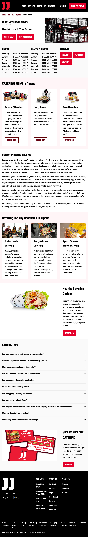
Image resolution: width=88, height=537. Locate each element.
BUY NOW (68, 464)
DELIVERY (65, 62)
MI (13, 15)
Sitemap (83, 523)
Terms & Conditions (5, 524)
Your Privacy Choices (33, 524)
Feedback (52, 510)
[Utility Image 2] (17, 497)
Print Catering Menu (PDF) (41, 492)
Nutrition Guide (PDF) (40, 507)
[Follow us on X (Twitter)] (3, 493)
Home (4, 15)
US (9, 15)
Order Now (8, 37)
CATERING (31, 6)
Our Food (52, 484)
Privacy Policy (23, 524)
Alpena (18, 15)
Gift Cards (66, 488)
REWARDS (51, 6)
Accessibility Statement (43, 524)
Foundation (53, 505)
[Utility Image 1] (6, 497)
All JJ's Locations (64, 524)
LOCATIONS (41, 6)
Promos (65, 484)
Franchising (53, 497)
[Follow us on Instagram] (10, 493)
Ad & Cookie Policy (14, 525)
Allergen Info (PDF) (41, 499)
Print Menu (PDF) (40, 485)
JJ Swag (65, 493)
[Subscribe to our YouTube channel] (14, 493)
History (52, 488)
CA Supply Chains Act (53, 524)
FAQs (51, 493)
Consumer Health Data (73, 524)
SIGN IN (63, 6)
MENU (24, 6)
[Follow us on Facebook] (7, 493)
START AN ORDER (77, 6)
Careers (52, 501)
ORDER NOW (11, 140)
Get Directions (25, 37)
